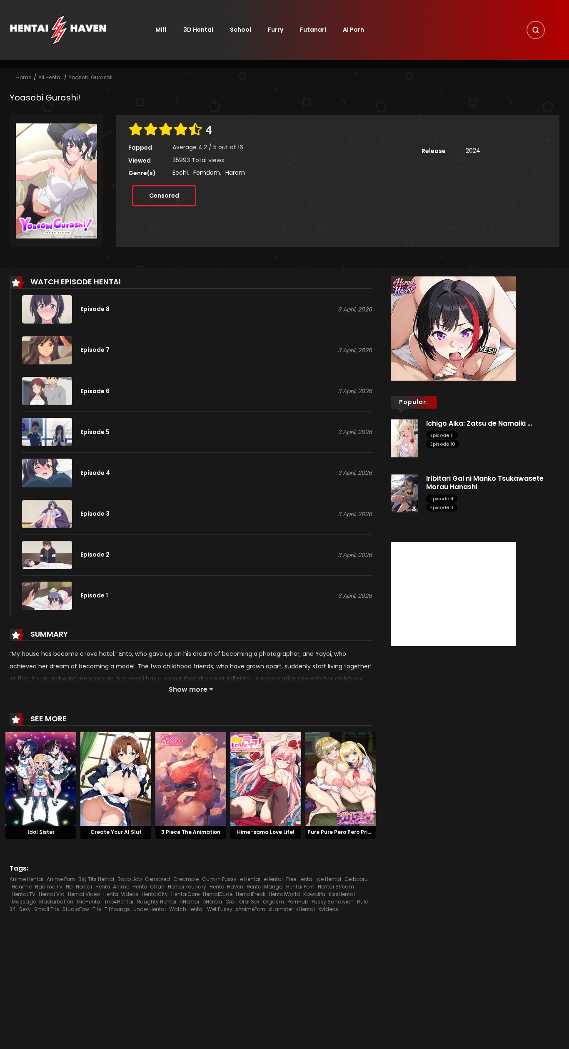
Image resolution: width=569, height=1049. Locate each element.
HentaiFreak (250, 894)
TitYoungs (117, 909)
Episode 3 (441, 507)
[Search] (536, 30)
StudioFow (75, 909)
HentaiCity (155, 894)
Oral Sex (249, 901)
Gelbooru (356, 879)
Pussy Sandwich (333, 901)
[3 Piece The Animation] (190, 778)
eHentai (273, 879)
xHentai (305, 909)
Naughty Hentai (156, 901)
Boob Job (129, 879)
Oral (230, 901)
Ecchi (180, 172)
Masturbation (56, 901)
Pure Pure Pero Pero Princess (345, 832)
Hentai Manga (265, 886)
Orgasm (273, 901)
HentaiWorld (284, 894)
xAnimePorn (250, 909)
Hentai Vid (52, 894)
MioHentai (89, 901)
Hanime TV (48, 886)
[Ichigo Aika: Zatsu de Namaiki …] (404, 438)
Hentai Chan (148, 886)
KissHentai (342, 894)
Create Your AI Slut (116, 832)
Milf (161, 29)
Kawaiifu (314, 894)
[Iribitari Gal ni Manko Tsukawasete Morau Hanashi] (404, 493)
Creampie (186, 879)
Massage (24, 901)
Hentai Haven (226, 886)
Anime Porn (61, 879)
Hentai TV (23, 894)
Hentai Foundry (187, 886)
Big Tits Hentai (96, 879)
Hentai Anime (112, 886)
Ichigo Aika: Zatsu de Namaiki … (479, 423)
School (240, 29)
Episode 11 (442, 435)
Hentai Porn (300, 886)
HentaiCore (185, 894)
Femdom (206, 172)
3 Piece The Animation (190, 832)
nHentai (189, 901)
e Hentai (250, 879)
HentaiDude (217, 894)
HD (69, 886)
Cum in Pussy (219, 879)
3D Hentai (198, 29)
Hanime (22, 886)
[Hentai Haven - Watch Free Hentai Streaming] (58, 29)
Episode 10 (442, 444)
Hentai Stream (336, 886)
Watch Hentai (186, 909)
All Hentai (50, 77)
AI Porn (353, 29)
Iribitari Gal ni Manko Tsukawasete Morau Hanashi (485, 482)
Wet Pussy (219, 909)
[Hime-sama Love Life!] (265, 778)
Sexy (25, 909)
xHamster (281, 909)
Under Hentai (149, 909)
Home (23, 77)
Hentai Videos (120, 894)
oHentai (212, 901)
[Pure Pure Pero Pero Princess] (340, 778)
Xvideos (328, 909)
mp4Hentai (119, 901)
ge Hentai (329, 879)
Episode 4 (441, 498)
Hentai (84, 886)
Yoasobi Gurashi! (90, 77)
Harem (235, 172)
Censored (164, 195)
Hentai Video (84, 894)
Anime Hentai (26, 879)
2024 (473, 150)
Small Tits (46, 909)
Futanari (313, 29)
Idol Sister (41, 832)
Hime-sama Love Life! (265, 832)
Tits (96, 909)
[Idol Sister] (40, 778)
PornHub (297, 901)
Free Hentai (300, 879)
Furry (275, 29)
